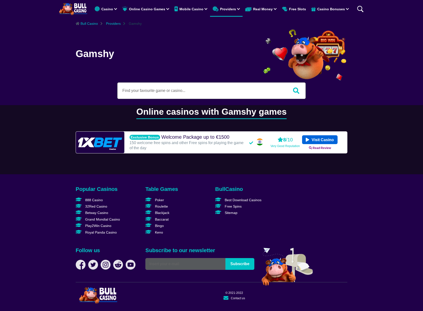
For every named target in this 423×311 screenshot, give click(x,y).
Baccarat (161, 219)
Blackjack (161, 213)
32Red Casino (95, 206)
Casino (107, 9)
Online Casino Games (147, 9)
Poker (159, 200)
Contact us (238, 298)
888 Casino (93, 200)
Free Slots (297, 9)
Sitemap (230, 213)
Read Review (321, 147)
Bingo (159, 226)
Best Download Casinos (242, 200)
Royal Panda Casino (100, 232)
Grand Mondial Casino (102, 219)
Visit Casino (322, 140)
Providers (228, 9)
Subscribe (239, 264)
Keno (158, 232)
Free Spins (233, 206)
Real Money (263, 9)
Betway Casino (96, 213)
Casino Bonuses (331, 9)
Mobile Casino (191, 9)
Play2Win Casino (97, 226)
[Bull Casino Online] (73, 9)
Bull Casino (89, 23)
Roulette (161, 206)
